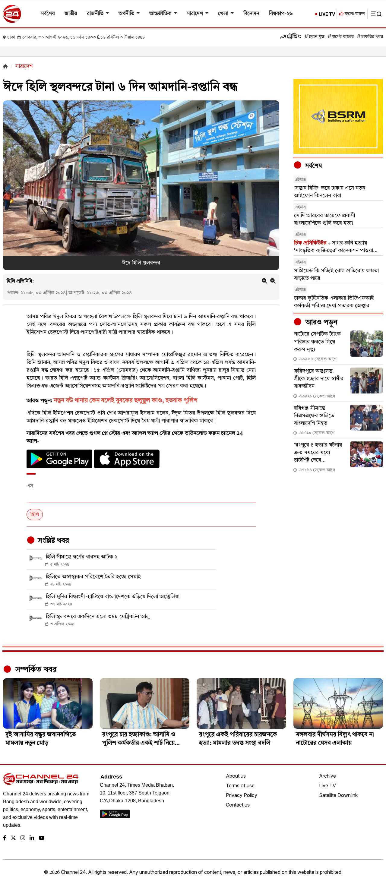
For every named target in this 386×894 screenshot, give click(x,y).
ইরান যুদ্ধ (316, 37)
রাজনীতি (96, 13)
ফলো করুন (354, 14)
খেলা (223, 13)
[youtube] (41, 838)
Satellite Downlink (338, 795)
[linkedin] (32, 838)
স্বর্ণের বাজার (343, 37)
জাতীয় (71, 13)
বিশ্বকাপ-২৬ (281, 13)
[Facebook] (4, 838)
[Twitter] (13, 838)
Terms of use (240, 785)
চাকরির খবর (372, 37)
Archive (327, 776)
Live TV (327, 785)
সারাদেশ (195, 13)
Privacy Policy (241, 795)
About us (236, 776)
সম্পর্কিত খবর (35, 670)
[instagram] (23, 838)
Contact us (238, 805)
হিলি (34, 514)
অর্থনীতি (127, 13)
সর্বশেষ (48, 13)
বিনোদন (251, 13)
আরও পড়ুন (320, 322)
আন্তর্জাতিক (160, 13)
